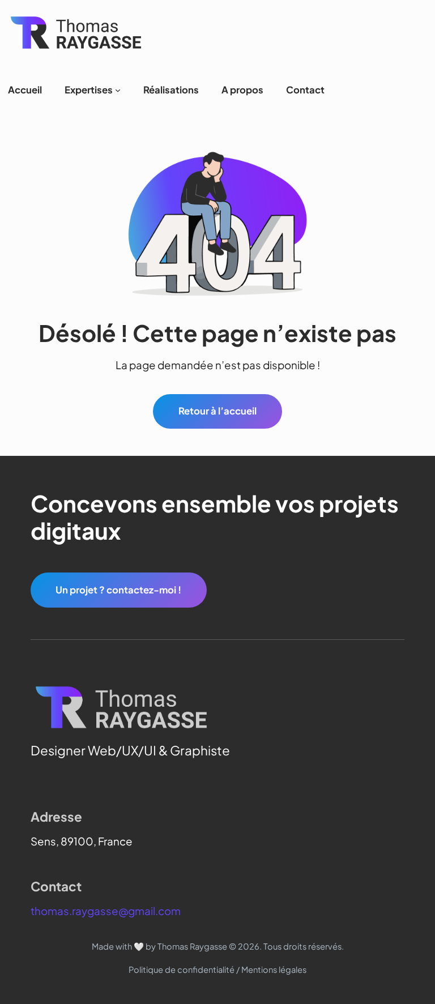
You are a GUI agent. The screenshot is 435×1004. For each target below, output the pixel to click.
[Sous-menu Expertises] (118, 90)
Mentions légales (273, 969)
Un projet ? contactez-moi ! (118, 590)
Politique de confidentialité (181, 969)
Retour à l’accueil (217, 411)
